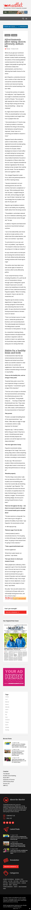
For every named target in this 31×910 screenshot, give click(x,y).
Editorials (7, 707)
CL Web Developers (17, 906)
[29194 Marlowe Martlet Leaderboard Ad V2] (15, 13)
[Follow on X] (10, 823)
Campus (7, 35)
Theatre (7, 722)
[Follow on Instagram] (7, 823)
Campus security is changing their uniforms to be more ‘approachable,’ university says (19, 745)
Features (5, 883)
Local (6, 699)
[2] (15, 599)
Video (4, 888)
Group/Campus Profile (14, 883)
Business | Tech (19, 879)
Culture (10, 881)
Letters (6, 709)
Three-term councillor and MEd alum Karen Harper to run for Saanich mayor (19, 761)
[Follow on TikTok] (13, 823)
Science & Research (8, 886)
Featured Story (24, 881)
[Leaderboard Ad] (15, 28)
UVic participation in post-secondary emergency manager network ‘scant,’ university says (18, 753)
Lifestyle (14, 35)
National (7, 701)
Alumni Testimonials (8, 879)
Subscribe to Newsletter (12, 612)
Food (6, 717)
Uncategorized (22, 886)
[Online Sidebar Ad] (14, 685)
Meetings (5, 884)
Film (6, 714)
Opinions (15, 884)
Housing (7, 729)
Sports (6, 724)
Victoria (7, 704)
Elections (16, 881)
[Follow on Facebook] (4, 823)
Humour (23, 883)
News (6, 712)
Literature (7, 719)
